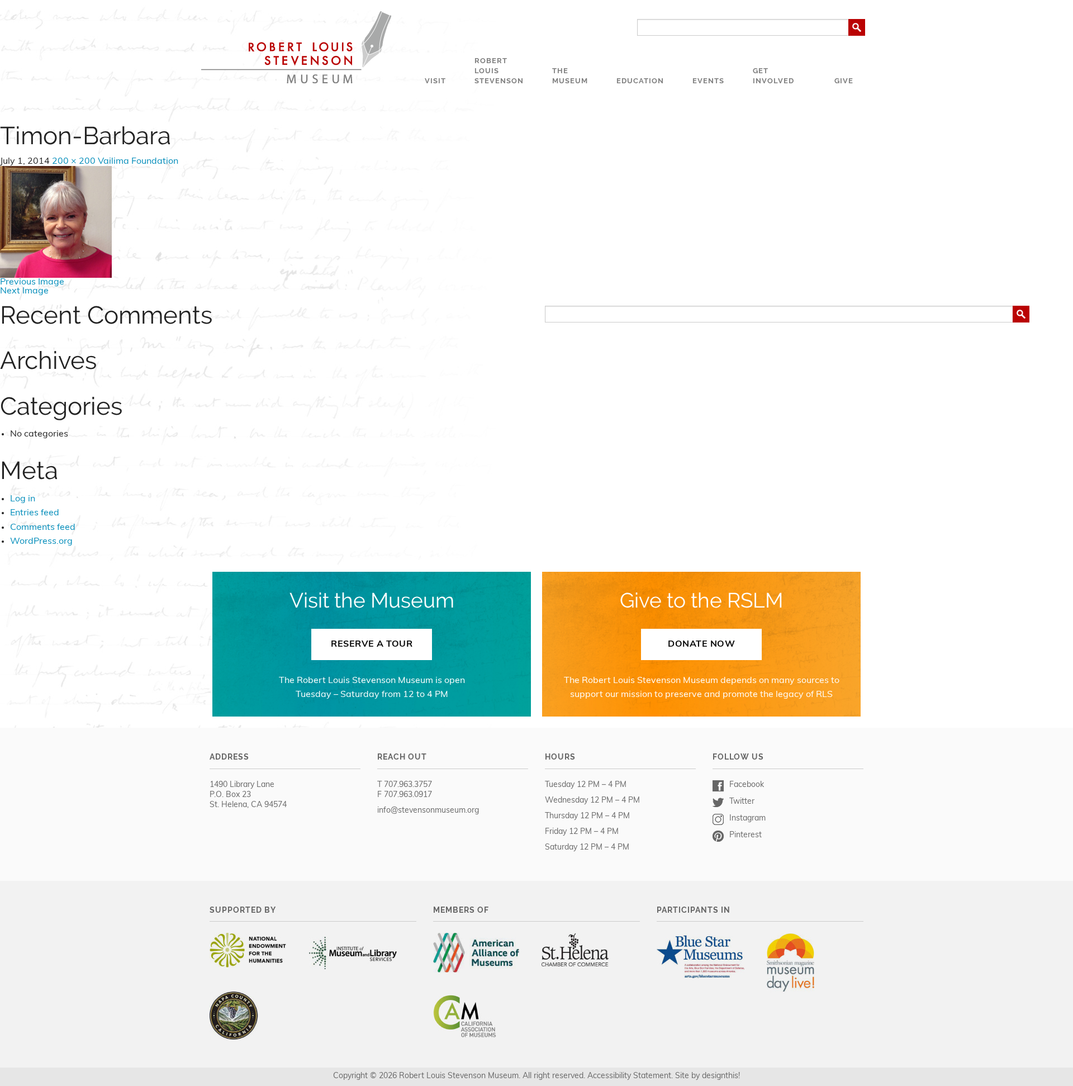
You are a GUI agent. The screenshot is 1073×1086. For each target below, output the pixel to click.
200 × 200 (74, 161)
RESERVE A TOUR (371, 644)
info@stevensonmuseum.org (428, 811)
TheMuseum (570, 76)
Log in (22, 499)
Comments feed (42, 527)
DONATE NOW (701, 644)
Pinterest (745, 835)
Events (708, 81)
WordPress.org (41, 541)
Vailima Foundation (138, 161)
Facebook (746, 785)
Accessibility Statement (629, 1076)
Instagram (747, 818)
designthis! (721, 1076)
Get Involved (773, 76)
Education (640, 81)
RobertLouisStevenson (499, 70)
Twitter (741, 802)
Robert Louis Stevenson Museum (296, 47)
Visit (435, 81)
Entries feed (34, 513)
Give (843, 81)
